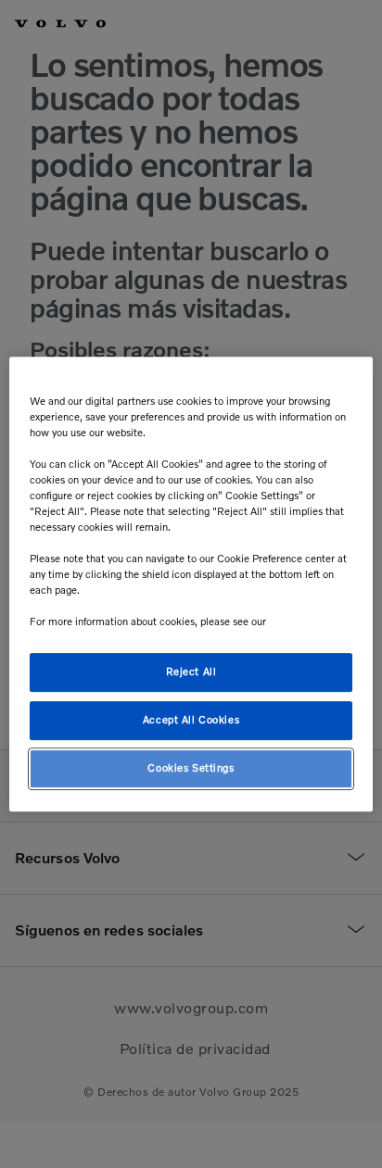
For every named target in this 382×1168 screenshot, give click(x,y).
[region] (190, 584)
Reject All (191, 672)
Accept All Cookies (191, 720)
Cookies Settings (190, 767)
